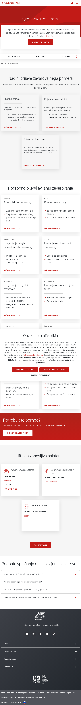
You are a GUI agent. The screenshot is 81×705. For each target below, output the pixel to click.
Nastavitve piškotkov (40, 375)
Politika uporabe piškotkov (33, 355)
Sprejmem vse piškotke (54, 370)
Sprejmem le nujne (24, 370)
